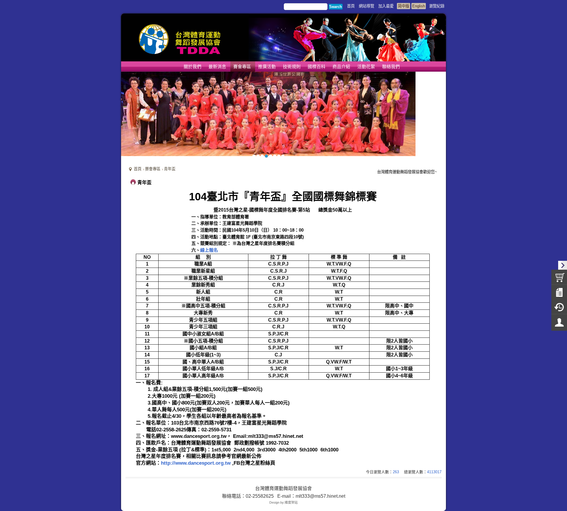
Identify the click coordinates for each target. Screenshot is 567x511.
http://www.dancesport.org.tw (196, 463)
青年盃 (169, 169)
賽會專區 (152, 169)
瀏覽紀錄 (436, 6)
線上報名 (209, 250)
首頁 (137, 169)
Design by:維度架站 (283, 502)
